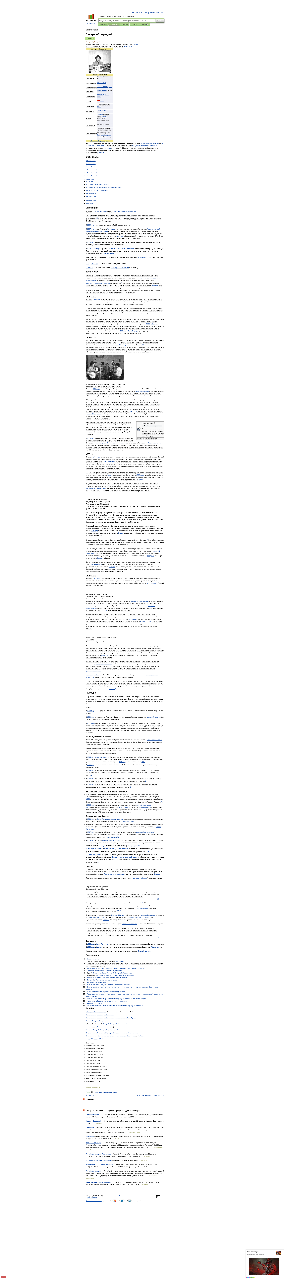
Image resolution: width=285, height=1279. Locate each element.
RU (162, 13)
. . (152, 583)
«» (99, 141)
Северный (90, 1127)
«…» (98, 982)
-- (109, 461)
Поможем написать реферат (106, 1092)
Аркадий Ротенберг (93, 1143)
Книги (135, 24)
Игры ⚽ (145, 24)
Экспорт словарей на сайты (94, 1200)
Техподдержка (115, 1196)
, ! (116, 1024)
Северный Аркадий (93, 1114)
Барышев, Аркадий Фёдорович (98, 1182)
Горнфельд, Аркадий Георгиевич (99, 1160)
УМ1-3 (91, 1095)
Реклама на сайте (124, 1196)
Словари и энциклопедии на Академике (116, 17)
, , (116, 999)
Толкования (113, 24)
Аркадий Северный (93, 1121)
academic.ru (91, 23)
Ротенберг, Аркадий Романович (98, 1154)
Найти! (159, 21)
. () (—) (116, 968)
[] (97, 218)
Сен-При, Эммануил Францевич (149, 1095)
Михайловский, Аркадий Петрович (99, 1164)
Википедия (103, 24)
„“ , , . (112, 973)
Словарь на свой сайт (151, 13)
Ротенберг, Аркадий (93, 1171)
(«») (115, 975)
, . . (111, 1018)
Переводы (124, 24)
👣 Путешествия (92, 1197)
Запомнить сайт (136, 13)
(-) (116, 849)
